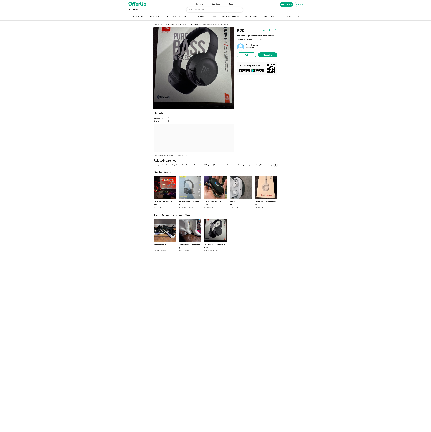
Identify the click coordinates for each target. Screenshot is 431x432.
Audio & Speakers (181, 24)
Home (156, 24)
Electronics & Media (166, 24)
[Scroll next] (275, 165)
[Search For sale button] (189, 9)
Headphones (193, 24)
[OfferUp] (137, 4)
